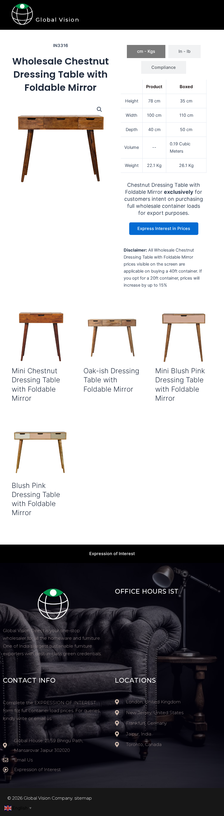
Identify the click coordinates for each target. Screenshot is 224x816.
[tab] (146, 51)
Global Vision (58, 19)
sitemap (83, 798)
